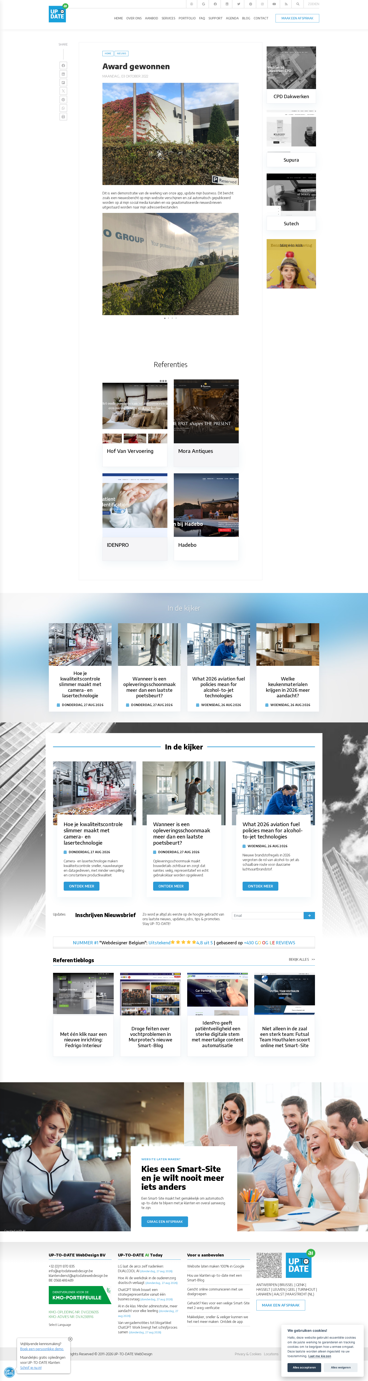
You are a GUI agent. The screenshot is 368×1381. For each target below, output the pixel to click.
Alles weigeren (341, 1367)
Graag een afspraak (165, 1221)
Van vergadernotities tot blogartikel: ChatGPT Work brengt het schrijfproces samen (147, 1327)
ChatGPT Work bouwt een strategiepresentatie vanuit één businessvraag (141, 1294)
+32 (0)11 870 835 (62, 1266)
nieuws (121, 53)
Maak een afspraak (281, 1305)
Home (108, 53)
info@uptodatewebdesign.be (71, 1271)
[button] (234, 216)
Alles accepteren (304, 1367)
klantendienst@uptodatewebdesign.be (78, 1275)
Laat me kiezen (319, 1356)
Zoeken (313, 4)
